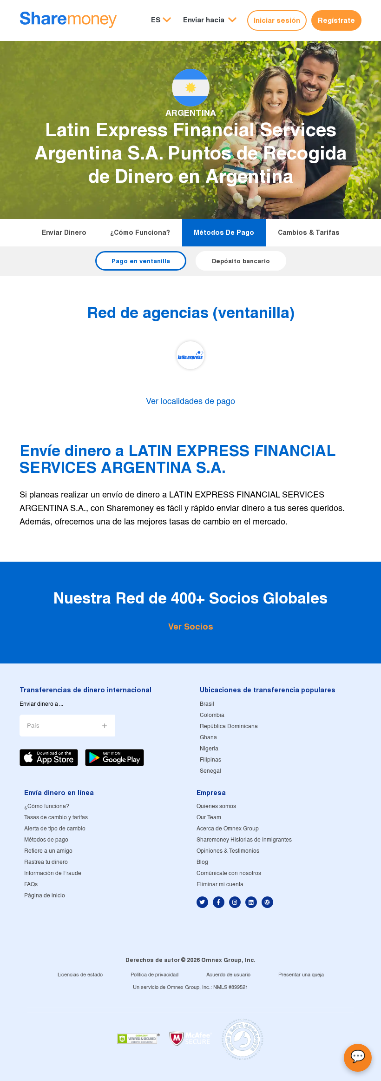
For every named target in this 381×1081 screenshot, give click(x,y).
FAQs (31, 885)
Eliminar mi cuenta (220, 885)
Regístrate (336, 20)
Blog (202, 862)
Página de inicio (44, 896)
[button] (210, 20)
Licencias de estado (80, 975)
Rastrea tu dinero (46, 862)
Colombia (212, 715)
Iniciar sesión (277, 20)
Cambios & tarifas (309, 232)
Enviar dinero (64, 232)
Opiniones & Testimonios (228, 851)
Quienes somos (216, 806)
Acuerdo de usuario (228, 975)
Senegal (210, 771)
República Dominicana (229, 726)
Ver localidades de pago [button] (190, 402)
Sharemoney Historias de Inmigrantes (244, 840)
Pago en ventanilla (141, 261)
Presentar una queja (301, 975)
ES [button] (156, 20)
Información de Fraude (52, 873)
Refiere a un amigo (48, 851)
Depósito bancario (241, 261)
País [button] (33, 726)
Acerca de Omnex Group (228, 829)
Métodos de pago (224, 232)
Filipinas (210, 760)
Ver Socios (190, 626)
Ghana (208, 738)
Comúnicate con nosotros (229, 873)
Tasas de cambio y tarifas (56, 818)
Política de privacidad (154, 975)
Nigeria (209, 749)
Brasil (207, 704)
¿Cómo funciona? (140, 232)
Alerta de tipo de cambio (54, 829)
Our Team (209, 818)
